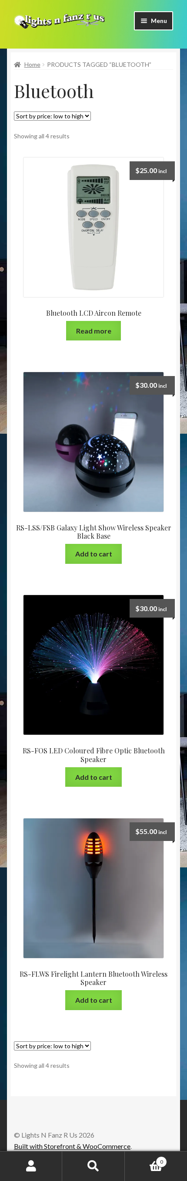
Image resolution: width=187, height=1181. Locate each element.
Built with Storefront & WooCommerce (72, 1146)
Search (93, 1166)
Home (32, 64)
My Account (31, 1166)
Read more (93, 331)
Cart (144, 1159)
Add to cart (93, 554)
